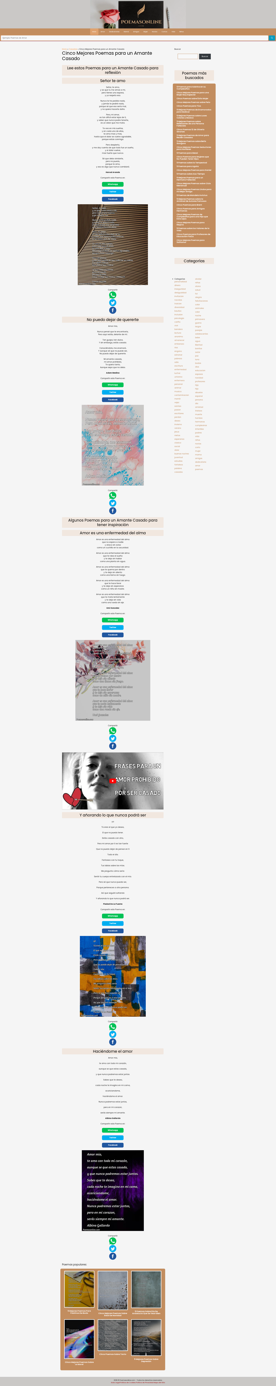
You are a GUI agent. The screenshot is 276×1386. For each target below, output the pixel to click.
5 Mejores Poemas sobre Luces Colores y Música (192, 116)
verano (177, 428)
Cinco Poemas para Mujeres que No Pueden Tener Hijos (193, 157)
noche (198, 315)
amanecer (179, 340)
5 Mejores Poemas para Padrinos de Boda (79, 1312)
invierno (178, 424)
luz (196, 293)
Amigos (136, 31)
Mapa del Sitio (159, 1382)
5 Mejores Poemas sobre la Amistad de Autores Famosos (191, 200)
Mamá (126, 31)
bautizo (177, 311)
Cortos (164, 31)
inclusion (178, 314)
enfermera (179, 380)
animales (199, 308)
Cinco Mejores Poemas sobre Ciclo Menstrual (194, 184)
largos (198, 326)
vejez (176, 402)
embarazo (179, 344)
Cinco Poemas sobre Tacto (112, 1354)
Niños (181, 31)
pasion (177, 409)
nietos (177, 435)
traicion (178, 303)
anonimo (178, 336)
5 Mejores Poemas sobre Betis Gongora (191, 142)
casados (73, 49)
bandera (178, 329)
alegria (198, 297)
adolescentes (201, 334)
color (197, 304)
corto (197, 447)
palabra (178, 468)
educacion (200, 370)
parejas (198, 330)
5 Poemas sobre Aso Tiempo (191, 173)
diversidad (179, 307)
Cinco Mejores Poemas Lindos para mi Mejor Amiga (194, 190)
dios (197, 367)
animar (177, 388)
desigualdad (180, 292)
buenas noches (181, 453)
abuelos (199, 392)
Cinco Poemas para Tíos (189, 106)
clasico (177, 442)
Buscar (177, 49)
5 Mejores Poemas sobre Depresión (146, 1360)
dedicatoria (200, 462)
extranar (178, 355)
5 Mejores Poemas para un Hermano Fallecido (190, 178)
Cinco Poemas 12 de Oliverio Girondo (190, 130)
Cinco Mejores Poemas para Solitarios (191, 241)
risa (176, 347)
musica (177, 391)
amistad (199, 407)
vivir (176, 325)
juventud (178, 457)
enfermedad (180, 369)
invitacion (179, 296)
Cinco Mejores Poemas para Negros (191, 223)
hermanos (200, 421)
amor (197, 465)
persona (199, 399)
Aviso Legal (115, 1382)
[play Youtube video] (113, 780)
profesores (200, 381)
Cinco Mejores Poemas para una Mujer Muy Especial (193, 93)
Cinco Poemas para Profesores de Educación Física (193, 235)
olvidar (198, 279)
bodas (198, 363)
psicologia (179, 318)
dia (196, 403)
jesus (176, 431)
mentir (177, 399)
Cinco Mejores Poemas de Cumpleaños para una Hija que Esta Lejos (192, 216)
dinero (177, 285)
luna (197, 359)
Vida (173, 31)
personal (178, 384)
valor (197, 312)
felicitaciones (201, 301)
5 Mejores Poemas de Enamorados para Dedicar (194, 110)
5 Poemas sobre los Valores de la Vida (193, 229)
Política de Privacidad (144, 1382)
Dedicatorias (114, 31)
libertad (198, 345)
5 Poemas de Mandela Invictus (192, 195)
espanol (199, 396)
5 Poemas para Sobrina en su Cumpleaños (191, 87)
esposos (199, 374)
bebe (197, 337)
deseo (177, 420)
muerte (198, 414)
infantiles (199, 429)
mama (198, 454)
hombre (198, 418)
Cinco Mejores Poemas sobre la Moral (79, 1363)
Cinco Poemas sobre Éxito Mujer (192, 98)
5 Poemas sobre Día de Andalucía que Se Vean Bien (146, 1312)
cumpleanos (201, 425)
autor (197, 352)
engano (178, 351)
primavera (200, 319)
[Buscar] (272, 38)
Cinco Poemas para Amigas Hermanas (191, 209)
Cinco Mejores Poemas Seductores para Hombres (194, 148)
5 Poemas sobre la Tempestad (192, 162)
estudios (178, 461)
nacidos (178, 300)
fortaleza (178, 464)
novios (198, 443)
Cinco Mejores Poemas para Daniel (194, 170)
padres (198, 432)
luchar (177, 373)
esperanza (179, 439)
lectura (177, 333)
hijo (196, 388)
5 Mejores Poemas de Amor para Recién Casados (193, 136)
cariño (177, 322)
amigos (198, 458)
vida (197, 436)
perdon (177, 417)
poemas (199, 469)
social (177, 446)
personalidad (180, 281)
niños (197, 440)
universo (178, 377)
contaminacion (181, 395)
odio (176, 362)
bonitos (198, 348)
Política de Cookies (128, 1382)
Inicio (94, 31)
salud (197, 290)
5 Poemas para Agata (188, 166)
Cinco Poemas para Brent (189, 204)
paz (196, 356)
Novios (154, 31)
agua (197, 341)
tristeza (198, 410)
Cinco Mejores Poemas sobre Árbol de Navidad (112, 1314)
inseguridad (180, 289)
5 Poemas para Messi (187, 153)
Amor (103, 31)
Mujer (145, 31)
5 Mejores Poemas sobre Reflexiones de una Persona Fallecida (190, 123)
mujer (198, 451)
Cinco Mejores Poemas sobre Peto (193, 102)
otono (198, 286)
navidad (199, 378)
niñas (197, 282)
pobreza (178, 358)
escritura (178, 366)
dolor (176, 450)
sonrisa (177, 406)
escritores (179, 413)
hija (196, 385)
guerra (198, 323)
